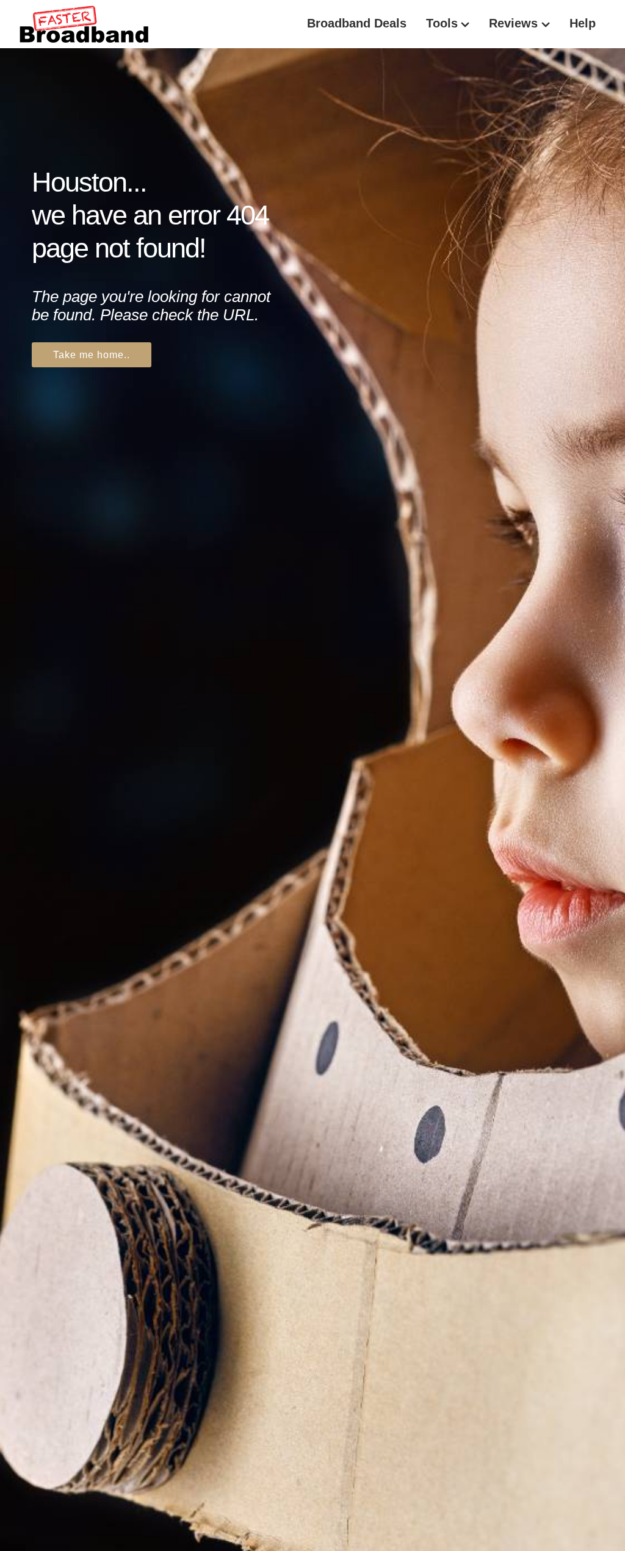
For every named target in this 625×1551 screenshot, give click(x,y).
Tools (442, 23)
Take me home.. (91, 355)
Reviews (513, 23)
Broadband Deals (356, 23)
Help (582, 23)
